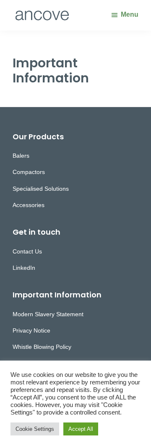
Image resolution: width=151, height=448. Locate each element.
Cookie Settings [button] (35, 429)
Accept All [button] (80, 429)
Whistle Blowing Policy (42, 346)
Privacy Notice (31, 330)
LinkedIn (24, 267)
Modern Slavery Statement (48, 314)
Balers (21, 155)
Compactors (29, 172)
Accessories (28, 205)
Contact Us (27, 251)
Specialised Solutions (41, 188)
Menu (129, 14)
